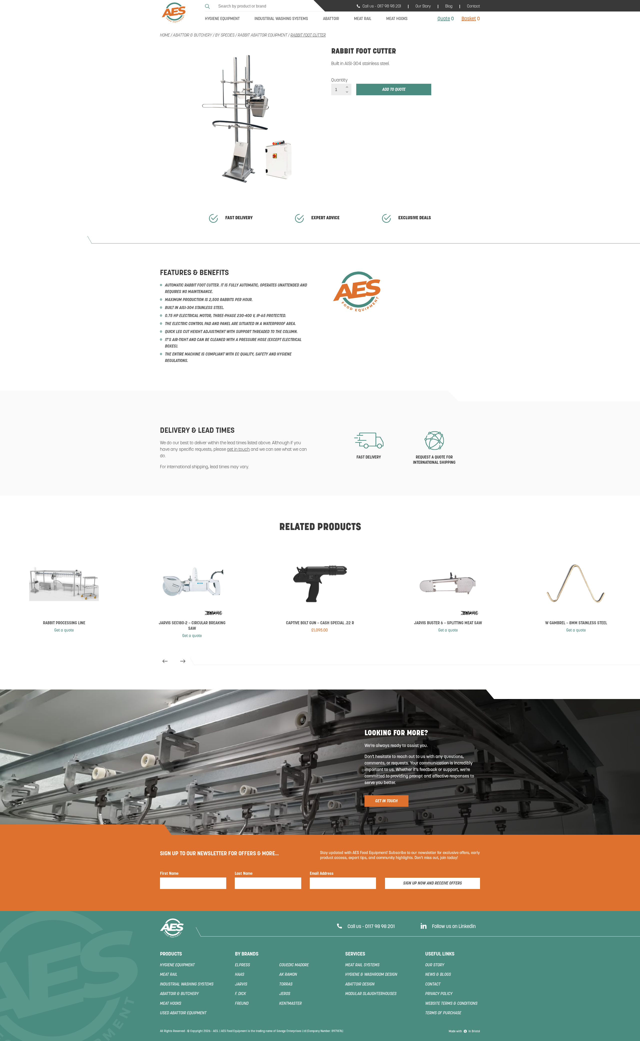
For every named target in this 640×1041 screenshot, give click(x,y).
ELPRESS (242, 965)
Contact (473, 6)
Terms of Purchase (443, 1013)
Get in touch (386, 801)
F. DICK (240, 994)
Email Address (322, 874)
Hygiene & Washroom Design (371, 975)
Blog (448, 6)
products (171, 954)
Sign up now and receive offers (432, 884)
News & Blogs (438, 975)
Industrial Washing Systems (187, 984)
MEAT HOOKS (170, 1004)
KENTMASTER (290, 1004)
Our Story (423, 6)
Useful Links (439, 954)
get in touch (238, 450)
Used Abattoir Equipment (183, 1013)
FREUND (241, 1004)
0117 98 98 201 (389, 6)
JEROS (284, 994)
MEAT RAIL (169, 975)
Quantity (339, 80)
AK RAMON (288, 975)
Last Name (243, 874)
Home (165, 36)
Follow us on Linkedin (454, 926)
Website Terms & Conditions (451, 1004)
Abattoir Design (359, 984)
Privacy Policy (438, 994)
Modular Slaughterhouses (370, 994)
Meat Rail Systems (362, 965)
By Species (224, 36)
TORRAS (285, 984)
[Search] (208, 5)
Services (355, 954)
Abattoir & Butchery (192, 36)
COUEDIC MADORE (294, 965)
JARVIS (241, 984)
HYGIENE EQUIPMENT (177, 965)
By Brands (246, 954)
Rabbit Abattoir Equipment (262, 36)
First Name (169, 874)
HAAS (239, 975)
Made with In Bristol (464, 1031)
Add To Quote (394, 90)
